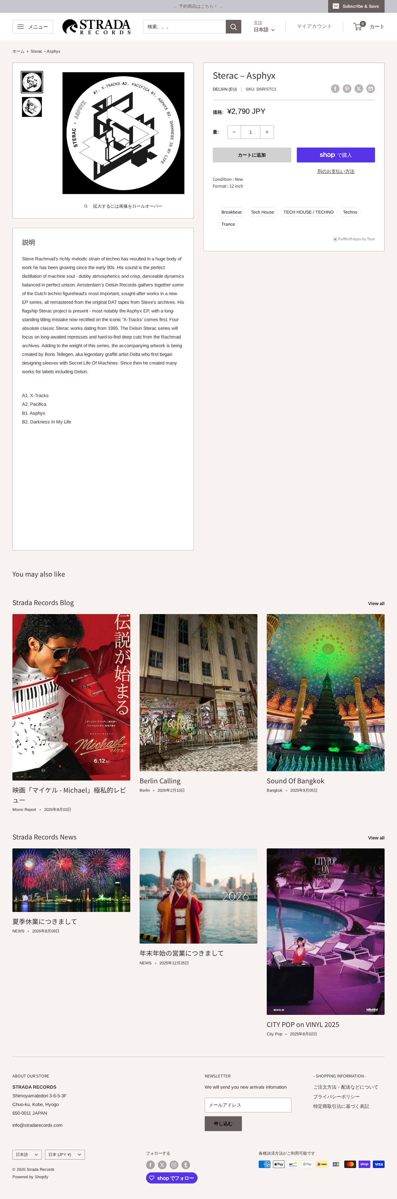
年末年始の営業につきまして (182, 953)
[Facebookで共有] (335, 88)
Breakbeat (231, 212)
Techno (350, 212)
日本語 (22, 1154)
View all (377, 603)
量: (216, 132)
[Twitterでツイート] (359, 88)
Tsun (371, 239)
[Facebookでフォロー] (150, 1165)
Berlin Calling (160, 780)
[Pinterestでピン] (347, 88)
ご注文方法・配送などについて (345, 1087)
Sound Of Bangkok (295, 780)
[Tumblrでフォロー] (185, 1165)
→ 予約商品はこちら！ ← (198, 6)
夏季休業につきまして (44, 921)
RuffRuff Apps (349, 239)
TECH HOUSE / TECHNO (308, 212)
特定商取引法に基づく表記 (341, 1106)
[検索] (233, 26)
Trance (228, 224)
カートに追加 (252, 154)
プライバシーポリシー (336, 1096)
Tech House (262, 212)
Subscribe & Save (361, 6)
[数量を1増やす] (267, 132)
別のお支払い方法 (336, 171)
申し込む (223, 1123)
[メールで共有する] (370, 88)
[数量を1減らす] (234, 132)
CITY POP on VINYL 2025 (303, 1024)
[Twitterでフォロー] (162, 1165)
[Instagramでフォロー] (174, 1165)
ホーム (18, 51)
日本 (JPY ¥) (59, 1154)
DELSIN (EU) (225, 89)
